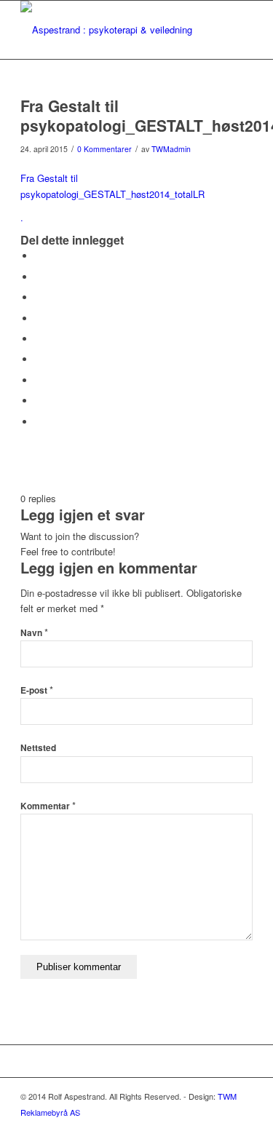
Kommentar (48, 806)
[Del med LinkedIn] (38, 339)
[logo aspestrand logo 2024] (113, 30)
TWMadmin (171, 148)
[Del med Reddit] (38, 401)
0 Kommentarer (104, 148)
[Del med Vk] (38, 380)
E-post (36, 690)
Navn (34, 633)
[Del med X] (38, 277)
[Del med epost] (38, 422)
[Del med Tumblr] (38, 359)
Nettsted (38, 748)
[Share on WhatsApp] (38, 297)
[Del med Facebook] (38, 256)
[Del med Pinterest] (38, 318)
